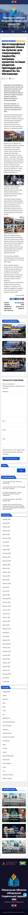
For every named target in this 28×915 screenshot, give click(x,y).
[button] (22, 31)
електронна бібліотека (9, 722)
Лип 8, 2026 (8, 851)
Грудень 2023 (6, 640)
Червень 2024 (6, 617)
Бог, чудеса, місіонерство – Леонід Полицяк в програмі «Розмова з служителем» (12, 494)
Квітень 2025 (6, 579)
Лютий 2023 (6, 677)
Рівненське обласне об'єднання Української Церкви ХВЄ (14, 20)
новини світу (6, 759)
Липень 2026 (6, 523)
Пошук (4, 465)
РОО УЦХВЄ (11, 912)
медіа (4, 744)
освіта (4, 767)
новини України (7, 329)
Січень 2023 (6, 681)
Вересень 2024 (7, 606)
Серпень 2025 (6, 564)
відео (4, 706)
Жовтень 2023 (6, 647)
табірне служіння (7, 778)
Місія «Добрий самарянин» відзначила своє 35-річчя (8, 306)
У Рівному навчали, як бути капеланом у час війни (13, 350)
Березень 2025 (7, 583)
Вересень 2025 (7, 560)
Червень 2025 (6, 572)
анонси (4, 695)
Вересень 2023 (7, 651)
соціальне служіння (16, 329)
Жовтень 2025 (6, 557)
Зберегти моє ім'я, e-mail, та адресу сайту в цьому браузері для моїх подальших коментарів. (14, 452)
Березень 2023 (7, 674)
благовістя (5, 699)
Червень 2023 (6, 662)
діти (4, 714)
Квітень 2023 (6, 670)
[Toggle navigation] (13, 31)
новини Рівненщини (8, 755)
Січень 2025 (6, 591)
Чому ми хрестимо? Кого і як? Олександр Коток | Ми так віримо (13, 817)
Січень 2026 (6, 545)
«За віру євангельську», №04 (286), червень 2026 (14, 849)
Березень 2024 (7, 628)
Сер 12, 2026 (8, 819)
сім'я (4, 771)
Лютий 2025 (6, 587)
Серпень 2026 (6, 519)
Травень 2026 (6, 530)
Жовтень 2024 (6, 602)
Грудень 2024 (6, 594)
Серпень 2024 (6, 610)
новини (12, 78)
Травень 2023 (6, 666)
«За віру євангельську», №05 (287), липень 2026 (14, 801)
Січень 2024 (6, 636)
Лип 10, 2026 (8, 835)
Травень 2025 (6, 576)
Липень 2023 (6, 659)
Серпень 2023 (6, 655)
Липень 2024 (6, 613)
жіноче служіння (7, 725)
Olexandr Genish (21, 912)
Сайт (4, 438)
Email (4, 430)
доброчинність (7, 327)
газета (4, 710)
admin (15, 804)
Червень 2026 (6, 527)
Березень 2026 (7, 538)
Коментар (5, 391)
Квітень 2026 (6, 534)
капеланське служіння (16, 327)
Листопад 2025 (7, 553)
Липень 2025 (6, 568)
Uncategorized (6, 691)
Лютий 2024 (6, 632)
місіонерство (6, 740)
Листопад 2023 (7, 644)
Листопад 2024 (7, 598)
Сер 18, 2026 (8, 804)
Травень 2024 (6, 621)
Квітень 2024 (6, 625)
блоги (4, 703)
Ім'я (4, 421)
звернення (5, 729)
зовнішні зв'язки (7, 733)
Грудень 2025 (6, 549)
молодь (5, 363)
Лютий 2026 (6, 542)
